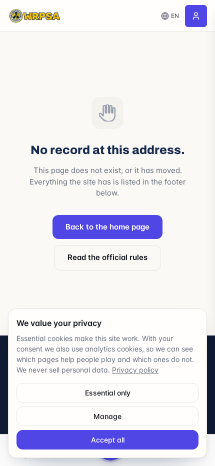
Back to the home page (108, 227)
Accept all (107, 440)
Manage (108, 416)
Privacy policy (135, 370)
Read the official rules (108, 257)
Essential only (107, 392)
